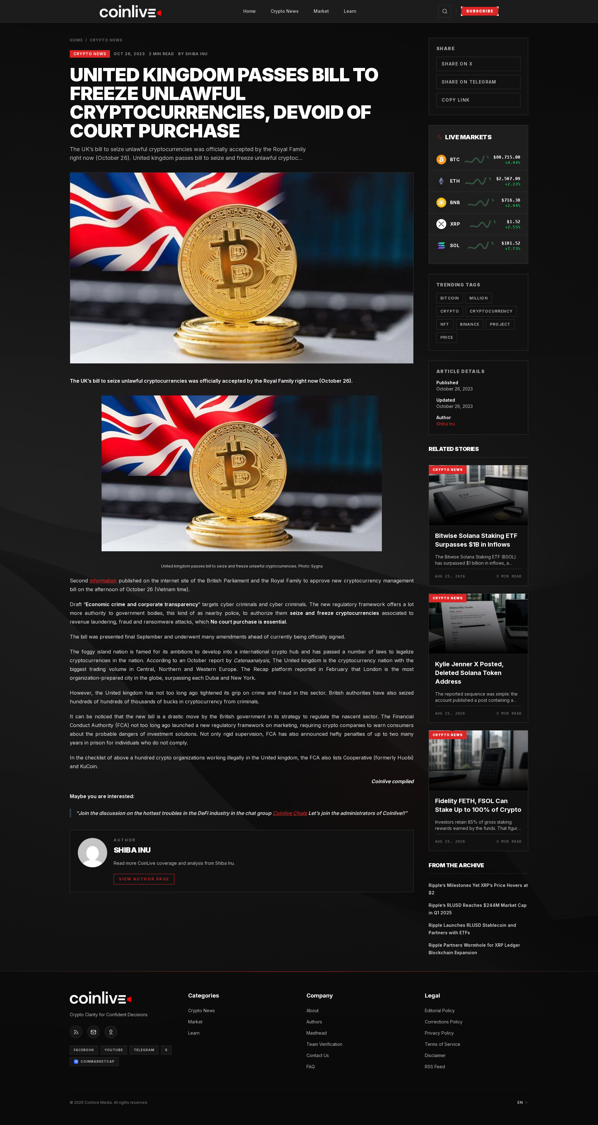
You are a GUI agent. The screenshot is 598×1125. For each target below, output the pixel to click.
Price (446, 337)
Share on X (457, 63)
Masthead (316, 1033)
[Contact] (93, 1032)
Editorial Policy (440, 1010)
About (312, 1010)
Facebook (84, 1050)
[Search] (445, 11)
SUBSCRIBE (479, 11)
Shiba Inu (445, 423)
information (103, 580)
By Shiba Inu (193, 53)
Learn (350, 11)
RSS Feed (435, 1066)
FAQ (310, 1066)
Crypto (449, 311)
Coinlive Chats (290, 813)
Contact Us (317, 1055)
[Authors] (111, 1032)
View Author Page (144, 879)
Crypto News (285, 11)
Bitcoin (449, 298)
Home (249, 11)
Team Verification (324, 1044)
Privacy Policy (439, 1033)
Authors (314, 1021)
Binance (469, 324)
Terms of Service (442, 1044)
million (478, 298)
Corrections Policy (444, 1021)
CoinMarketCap (98, 1062)
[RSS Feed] (76, 1032)
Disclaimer (435, 1055)
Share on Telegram (469, 81)
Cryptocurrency (491, 311)
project (500, 324)
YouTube (114, 1050)
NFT (444, 324)
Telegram (144, 1050)
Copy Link (456, 100)
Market (321, 11)
